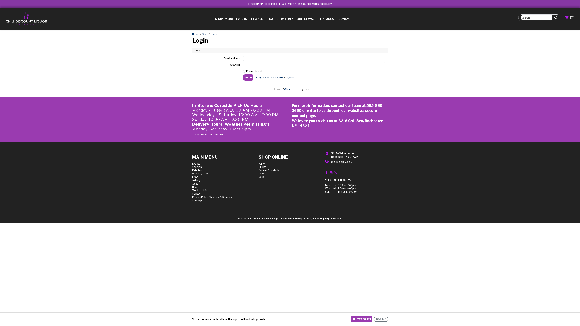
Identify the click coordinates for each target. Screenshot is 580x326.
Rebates (272, 19)
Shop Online (224, 19)
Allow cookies (362, 319)
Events (241, 19)
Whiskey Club (291, 19)
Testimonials (199, 190)
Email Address (232, 58)
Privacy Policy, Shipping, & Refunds (212, 197)
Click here (290, 89)
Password (234, 64)
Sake (261, 177)
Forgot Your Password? (269, 77)
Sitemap (197, 200)
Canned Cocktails (269, 170)
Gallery (196, 180)
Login (248, 77)
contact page (303, 115)
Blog (194, 187)
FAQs (195, 177)
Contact (345, 19)
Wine (262, 163)
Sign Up (290, 77)
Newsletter (314, 19)
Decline (381, 319)
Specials (256, 19)
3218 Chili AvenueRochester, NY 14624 (345, 155)
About (331, 19)
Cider (262, 173)
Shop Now (326, 3)
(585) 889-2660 (341, 161)
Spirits (262, 167)
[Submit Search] (556, 18)
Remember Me (254, 71)
